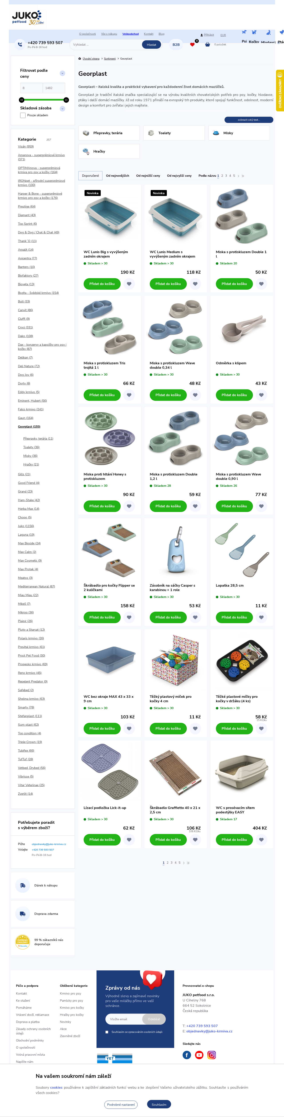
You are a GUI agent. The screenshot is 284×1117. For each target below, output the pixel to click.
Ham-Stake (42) (29, 500)
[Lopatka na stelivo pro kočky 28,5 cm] (241, 549)
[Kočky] (254, 32)
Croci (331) (25, 327)
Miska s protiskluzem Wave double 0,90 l (238, 476)
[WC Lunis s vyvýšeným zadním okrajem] (109, 215)
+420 (45, 42)
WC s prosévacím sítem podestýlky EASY (235, 810)
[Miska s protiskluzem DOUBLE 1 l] (241, 215)
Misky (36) (30, 456)
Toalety (164, 133)
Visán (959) (26, 146)
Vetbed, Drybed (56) (31, 768)
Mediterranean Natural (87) (36, 586)
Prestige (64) (27, 206)
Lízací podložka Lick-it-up (105, 808)
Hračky (99, 151)
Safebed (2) (26, 690)
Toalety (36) (31, 447)
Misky (228, 133)
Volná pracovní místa (30, 1055)
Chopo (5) (25, 517)
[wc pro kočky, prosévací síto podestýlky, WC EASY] (241, 771)
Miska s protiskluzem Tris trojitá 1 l (104, 365)
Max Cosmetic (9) (30, 560)
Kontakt (148, 34)
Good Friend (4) (28, 483)
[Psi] (244, 32)
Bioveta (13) (26, 284)
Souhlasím (159, 1105)
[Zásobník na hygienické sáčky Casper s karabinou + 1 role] (175, 549)
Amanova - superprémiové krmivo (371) (41, 157)
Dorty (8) (24, 383)
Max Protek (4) (28, 569)
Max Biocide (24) (29, 543)
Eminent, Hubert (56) (32, 401)
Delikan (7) (25, 357)
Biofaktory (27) (28, 275)
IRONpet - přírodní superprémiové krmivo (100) (41, 183)
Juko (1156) (26, 526)
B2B (176, 44)
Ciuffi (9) (24, 319)
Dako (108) (25, 336)
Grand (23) (25, 491)
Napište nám (24, 1062)
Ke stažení (23, 1001)
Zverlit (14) (25, 794)
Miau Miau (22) (28, 595)
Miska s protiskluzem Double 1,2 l (173, 476)
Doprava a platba (27, 1022)
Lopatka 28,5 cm (230, 585)
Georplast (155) (29, 427)
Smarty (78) (26, 707)
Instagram (211, 1055)
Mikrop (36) (26, 612)
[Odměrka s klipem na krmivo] (241, 327)
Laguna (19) (26, 535)
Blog (161, 34)
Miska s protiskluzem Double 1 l (241, 254)
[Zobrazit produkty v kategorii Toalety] (151, 133)
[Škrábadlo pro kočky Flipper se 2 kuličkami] (109, 549)
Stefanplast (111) (30, 716)
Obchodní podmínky (30, 1040)
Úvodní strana (91, 58)
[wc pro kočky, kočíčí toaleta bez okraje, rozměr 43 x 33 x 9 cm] (109, 660)
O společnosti (87, 34)
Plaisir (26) (25, 621)
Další (238, 176)
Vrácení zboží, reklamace (32, 1015)
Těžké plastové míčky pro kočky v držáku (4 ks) (237, 698)
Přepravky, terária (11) (38, 438)
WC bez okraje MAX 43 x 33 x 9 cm (109, 698)
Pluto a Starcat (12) (31, 630)
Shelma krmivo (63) (31, 699)
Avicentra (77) (27, 258)
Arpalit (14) (26, 250)
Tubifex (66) (26, 751)
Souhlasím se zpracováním (137, 1032)
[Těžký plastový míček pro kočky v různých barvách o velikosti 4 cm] (175, 660)
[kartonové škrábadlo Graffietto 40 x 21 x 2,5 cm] (175, 771)
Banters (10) (26, 267)
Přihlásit (209, 35)
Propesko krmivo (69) (32, 664)
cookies (56, 1087)
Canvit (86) (25, 310)
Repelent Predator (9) (32, 681)
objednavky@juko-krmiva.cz (209, 1031)
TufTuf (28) (25, 759)
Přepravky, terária (107, 133)
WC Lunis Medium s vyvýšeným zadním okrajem (172, 254)
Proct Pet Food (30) (31, 656)
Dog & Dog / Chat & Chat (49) (38, 232)
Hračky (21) (31, 464)
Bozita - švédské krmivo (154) (38, 293)
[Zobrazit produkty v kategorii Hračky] (86, 151)
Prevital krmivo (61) (31, 647)
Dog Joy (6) (26, 375)
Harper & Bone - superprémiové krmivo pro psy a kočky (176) (40, 196)
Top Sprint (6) (27, 224)
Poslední (243, 176)
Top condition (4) (29, 733)
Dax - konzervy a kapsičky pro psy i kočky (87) (42, 347)
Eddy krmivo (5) (28, 392)
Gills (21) (24, 474)
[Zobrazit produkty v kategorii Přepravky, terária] (86, 133)
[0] (192, 45)
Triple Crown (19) (30, 742)
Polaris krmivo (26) (31, 638)
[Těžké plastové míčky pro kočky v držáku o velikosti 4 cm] (241, 660)
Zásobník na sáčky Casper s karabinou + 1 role (172, 587)
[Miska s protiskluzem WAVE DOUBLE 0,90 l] (241, 438)
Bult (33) (24, 301)
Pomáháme (24, 1008)
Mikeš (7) (24, 604)
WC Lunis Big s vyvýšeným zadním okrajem (106, 254)
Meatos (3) (25, 578)
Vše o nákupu (109, 34)
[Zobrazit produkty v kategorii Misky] (216, 133)
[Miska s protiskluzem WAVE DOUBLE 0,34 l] (175, 327)
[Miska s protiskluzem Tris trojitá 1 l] (109, 327)
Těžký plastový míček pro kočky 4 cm (170, 698)
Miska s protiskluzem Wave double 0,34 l (172, 365)
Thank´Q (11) (27, 241)
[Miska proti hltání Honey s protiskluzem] (109, 438)
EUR (223, 35)
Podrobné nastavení (121, 1105)
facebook (187, 1055)
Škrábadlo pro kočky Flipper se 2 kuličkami (109, 587)
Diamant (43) (27, 215)
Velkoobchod (130, 34)
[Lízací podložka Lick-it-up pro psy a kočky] (109, 771)
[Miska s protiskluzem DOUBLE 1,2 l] (175, 438)
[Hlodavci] (268, 33)
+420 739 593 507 (202, 1026)
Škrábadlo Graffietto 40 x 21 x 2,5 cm (175, 810)
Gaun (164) (25, 418)
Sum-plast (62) (28, 725)
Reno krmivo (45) (29, 673)
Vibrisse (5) (26, 776)
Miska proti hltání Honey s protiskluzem (105, 476)
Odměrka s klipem (231, 363)
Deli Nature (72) (29, 366)
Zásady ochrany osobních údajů (33, 1031)
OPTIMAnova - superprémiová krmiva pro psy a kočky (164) (39, 170)
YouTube (199, 1055)
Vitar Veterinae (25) (31, 785)
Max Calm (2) (27, 552)
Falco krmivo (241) (30, 409)
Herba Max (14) (28, 509)
